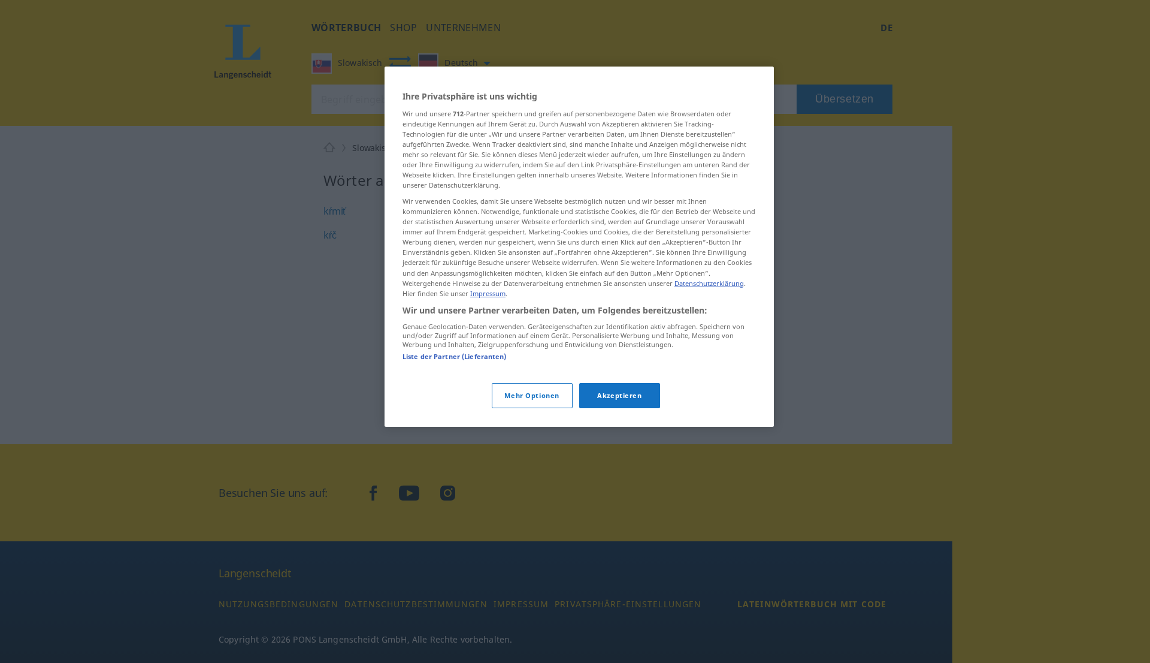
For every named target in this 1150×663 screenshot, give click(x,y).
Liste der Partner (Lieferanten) (454, 356)
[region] (579, 247)
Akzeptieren (619, 394)
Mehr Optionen (531, 394)
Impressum (488, 292)
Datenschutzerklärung (709, 282)
